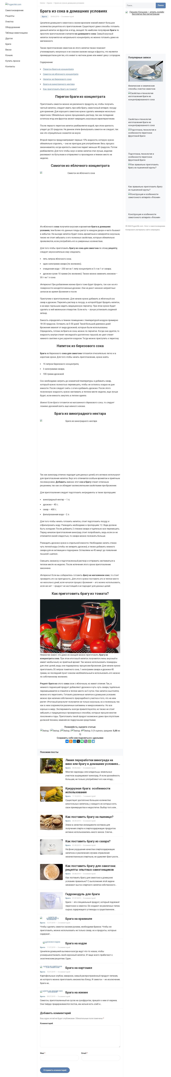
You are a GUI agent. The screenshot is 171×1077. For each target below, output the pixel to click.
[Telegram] (93, 741)
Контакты (10, 66)
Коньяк (9, 55)
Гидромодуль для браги (82, 894)
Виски (8, 49)
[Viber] (85, 741)
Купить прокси (12, 61)
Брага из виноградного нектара (59, 84)
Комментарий (46, 1023)
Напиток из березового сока (57, 79)
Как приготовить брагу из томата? (60, 89)
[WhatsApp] (89, 741)
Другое (9, 38)
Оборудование (12, 27)
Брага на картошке (78, 967)
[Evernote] (82, 741)
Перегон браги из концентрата (58, 69)
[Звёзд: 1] (45, 730)
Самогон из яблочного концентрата (60, 74)
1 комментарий (89, 796)
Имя (42, 1053)
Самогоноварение (14, 10)
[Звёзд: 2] (56, 730)
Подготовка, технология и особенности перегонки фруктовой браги (141, 157)
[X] (78, 741)
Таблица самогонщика (16, 33)
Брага (8, 44)
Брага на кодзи (76, 943)
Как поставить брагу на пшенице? (89, 816)
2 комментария (64, 923)
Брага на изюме (76, 992)
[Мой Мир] (74, 741)
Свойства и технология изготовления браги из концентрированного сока (141, 122)
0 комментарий (67, 17)
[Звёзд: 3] (66, 730)
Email (84, 1053)
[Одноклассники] (70, 741)
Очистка (9, 21)
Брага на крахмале (78, 918)
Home (42, 3)
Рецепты (9, 16)
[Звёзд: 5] (87, 730)
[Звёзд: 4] (77, 730)
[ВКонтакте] (67, 741)
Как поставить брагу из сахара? (87, 841)
